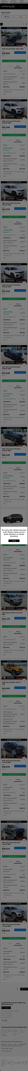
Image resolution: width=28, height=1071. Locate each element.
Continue (14, 540)
